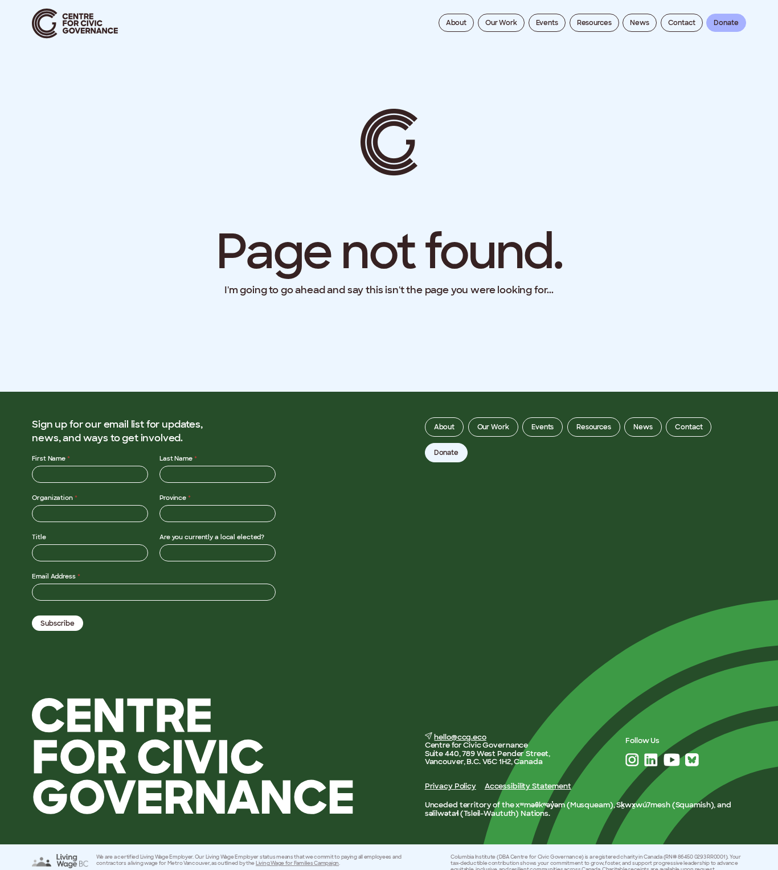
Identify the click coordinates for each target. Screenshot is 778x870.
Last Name (178, 458)
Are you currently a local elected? (211, 537)
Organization (54, 498)
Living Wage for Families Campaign (297, 863)
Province (175, 498)
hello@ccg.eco (460, 737)
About (456, 22)
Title (39, 537)
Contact (681, 22)
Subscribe (57, 623)
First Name (51, 458)
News (639, 22)
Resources (594, 22)
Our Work (501, 22)
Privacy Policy (450, 786)
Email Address (56, 576)
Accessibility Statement (528, 786)
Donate (726, 22)
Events (547, 22)
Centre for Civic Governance (75, 24)
